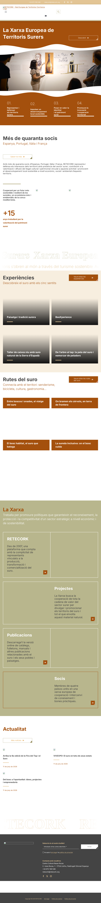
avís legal (54, 852)
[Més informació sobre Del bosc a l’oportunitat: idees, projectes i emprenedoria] (25, 782)
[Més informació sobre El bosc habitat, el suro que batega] (26, 460)
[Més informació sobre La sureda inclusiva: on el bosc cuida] (74, 460)
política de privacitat (66, 852)
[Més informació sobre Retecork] (45, 572)
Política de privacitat (70, 899)
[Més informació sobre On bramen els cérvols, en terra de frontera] (74, 418)
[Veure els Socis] (93, 703)
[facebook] (64, 2)
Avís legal (46, 899)
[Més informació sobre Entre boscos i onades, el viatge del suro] (26, 418)
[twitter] (68, 2)
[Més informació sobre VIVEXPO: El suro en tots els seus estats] (75, 757)
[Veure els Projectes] (93, 619)
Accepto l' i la (58, 852)
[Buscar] (58, 12)
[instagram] (71, 2)
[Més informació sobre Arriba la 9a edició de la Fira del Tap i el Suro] (25, 758)
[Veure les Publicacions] (45, 662)
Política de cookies (57, 899)
